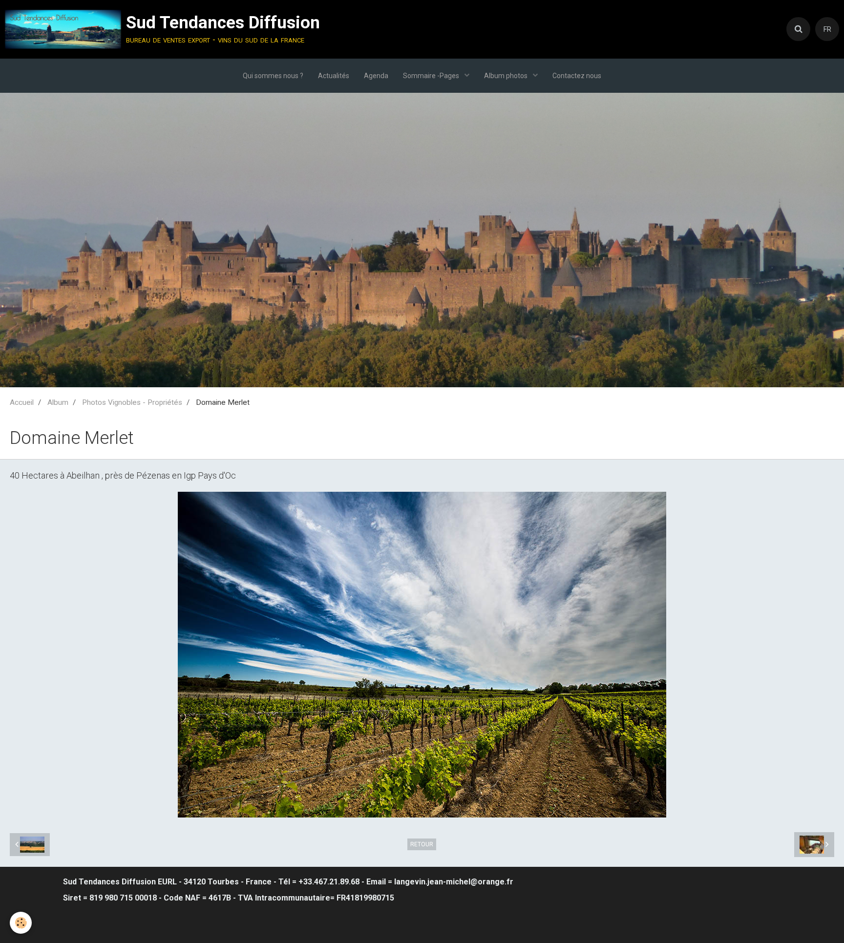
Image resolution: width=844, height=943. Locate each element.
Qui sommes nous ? (273, 76)
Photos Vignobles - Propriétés (132, 402)
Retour (421, 844)
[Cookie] (21, 923)
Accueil (22, 402)
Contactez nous (576, 76)
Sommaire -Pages (432, 76)
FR (827, 29)
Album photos (506, 76)
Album (57, 402)
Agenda (376, 76)
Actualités (333, 76)
